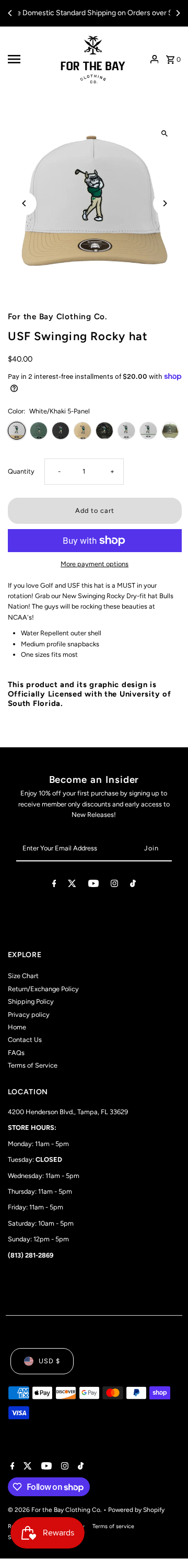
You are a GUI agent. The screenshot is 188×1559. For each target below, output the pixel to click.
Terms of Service (32, 1065)
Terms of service (113, 1526)
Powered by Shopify (136, 1509)
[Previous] (10, 13)
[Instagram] (114, 885)
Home (17, 1027)
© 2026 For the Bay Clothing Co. (55, 1509)
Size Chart (23, 976)
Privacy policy (29, 1014)
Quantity (21, 471)
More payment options (94, 564)
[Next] (177, 13)
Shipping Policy (31, 1001)
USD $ (49, 1361)
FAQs (16, 1053)
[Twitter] (72, 885)
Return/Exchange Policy (43, 989)
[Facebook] (54, 885)
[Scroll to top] (166, 1531)
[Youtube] (93, 885)
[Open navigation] (28, 59)
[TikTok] (133, 885)
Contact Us (25, 1040)
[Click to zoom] (165, 133)
